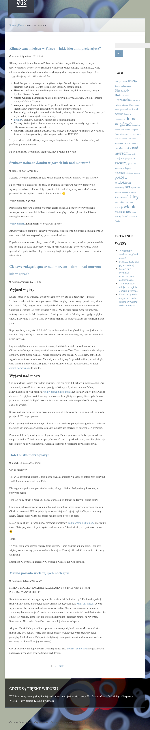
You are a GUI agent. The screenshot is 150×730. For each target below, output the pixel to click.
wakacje (119, 207)
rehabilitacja (120, 187)
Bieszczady (122, 90)
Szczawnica (121, 197)
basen (125, 81)
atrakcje (118, 81)
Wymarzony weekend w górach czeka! (128, 254)
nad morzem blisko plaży (81, 522)
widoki (130, 206)
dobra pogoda (134, 105)
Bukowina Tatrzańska (123, 97)
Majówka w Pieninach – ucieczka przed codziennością (126, 274)
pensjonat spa (130, 158)
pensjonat (119, 158)
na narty (132, 154)
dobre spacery (120, 109)
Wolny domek (17, 223)
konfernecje (132, 138)
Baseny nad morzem (123, 86)
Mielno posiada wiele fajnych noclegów (39, 572)
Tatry (133, 196)
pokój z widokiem (123, 179)
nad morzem (126, 150)
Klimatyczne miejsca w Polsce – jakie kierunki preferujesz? (55, 48)
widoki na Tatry (123, 211)
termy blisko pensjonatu (124, 202)
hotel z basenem (121, 138)
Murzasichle (125, 148)
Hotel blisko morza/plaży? (29, 454)
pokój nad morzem (133, 173)
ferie (138, 134)
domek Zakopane (131, 129)
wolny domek (122, 216)
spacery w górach (129, 192)
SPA (128, 187)
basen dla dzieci (84, 603)
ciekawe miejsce (121, 105)
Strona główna (16, 25)
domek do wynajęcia (20, 368)
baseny (132, 81)
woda (134, 212)
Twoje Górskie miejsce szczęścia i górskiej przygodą (128, 287)
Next (61, 666)
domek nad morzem (77, 648)
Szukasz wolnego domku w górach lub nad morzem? (49, 162)
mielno (127, 143)
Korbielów (119, 143)
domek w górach (127, 121)
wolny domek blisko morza (57, 391)
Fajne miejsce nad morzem (125, 134)
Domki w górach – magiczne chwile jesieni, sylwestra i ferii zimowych (129, 300)
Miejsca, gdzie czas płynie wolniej (129, 263)
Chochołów (136, 100)
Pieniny (18, 119)
